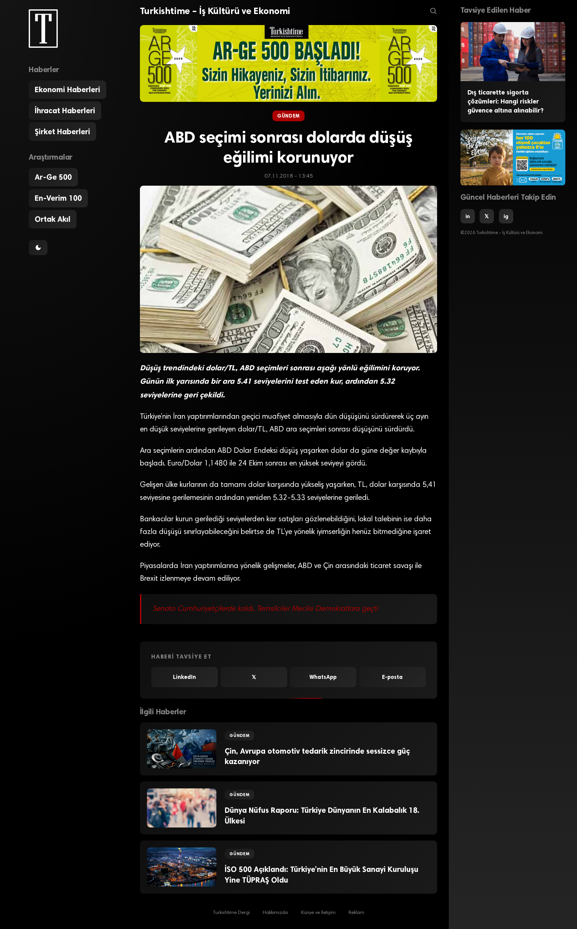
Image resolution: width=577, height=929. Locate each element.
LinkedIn (184, 677)
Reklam (356, 912)
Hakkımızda (275, 912)
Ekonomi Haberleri (67, 89)
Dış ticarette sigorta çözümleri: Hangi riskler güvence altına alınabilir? (505, 101)
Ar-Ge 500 (53, 177)
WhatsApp (323, 677)
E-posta (392, 677)
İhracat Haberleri (65, 110)
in (467, 216)
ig (506, 216)
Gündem (288, 116)
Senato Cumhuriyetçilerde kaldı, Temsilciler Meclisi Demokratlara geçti (265, 609)
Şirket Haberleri (62, 131)
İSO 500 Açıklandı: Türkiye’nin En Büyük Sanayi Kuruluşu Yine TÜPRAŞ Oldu (321, 874)
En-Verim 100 (58, 198)
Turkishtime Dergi (231, 912)
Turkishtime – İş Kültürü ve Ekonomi (215, 11)
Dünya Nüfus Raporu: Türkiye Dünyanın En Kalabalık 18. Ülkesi (322, 815)
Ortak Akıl (52, 219)
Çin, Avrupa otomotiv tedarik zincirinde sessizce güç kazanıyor (317, 756)
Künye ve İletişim (318, 912)
